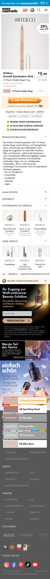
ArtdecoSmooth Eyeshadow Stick (18, 74)
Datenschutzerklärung (21, 329)
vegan (7, 184)
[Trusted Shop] (32, 10)
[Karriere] (25, 350)
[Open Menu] (10, 10)
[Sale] (25, 10)
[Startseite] (3, 274)
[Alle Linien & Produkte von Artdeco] (25, 19)
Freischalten (15, 320)
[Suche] (39, 10)
